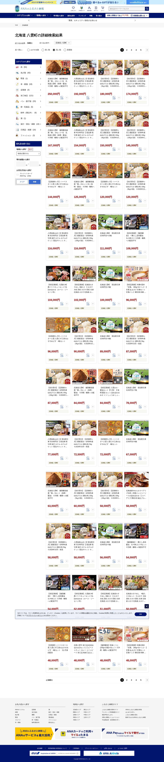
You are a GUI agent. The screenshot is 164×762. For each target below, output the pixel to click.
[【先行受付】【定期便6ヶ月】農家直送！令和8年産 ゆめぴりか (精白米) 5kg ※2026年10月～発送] (136, 325)
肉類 (16, 712)
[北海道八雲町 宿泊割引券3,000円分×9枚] (110, 273)
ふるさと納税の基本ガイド (110, 709)
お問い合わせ (108, 748)
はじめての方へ (130, 712)
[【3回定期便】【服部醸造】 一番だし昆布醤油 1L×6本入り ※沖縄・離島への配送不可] (58, 582)
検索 (34, 182)
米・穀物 (17, 722)
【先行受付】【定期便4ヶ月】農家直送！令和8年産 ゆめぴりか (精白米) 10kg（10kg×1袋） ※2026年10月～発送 (83, 238)
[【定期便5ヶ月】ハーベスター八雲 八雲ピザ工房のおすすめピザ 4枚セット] (110, 170)
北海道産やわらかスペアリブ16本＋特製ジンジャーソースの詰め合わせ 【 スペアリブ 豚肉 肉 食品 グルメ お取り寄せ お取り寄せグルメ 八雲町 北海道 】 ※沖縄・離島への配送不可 (136, 498)
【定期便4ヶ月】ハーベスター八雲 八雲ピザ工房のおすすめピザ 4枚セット (58, 338)
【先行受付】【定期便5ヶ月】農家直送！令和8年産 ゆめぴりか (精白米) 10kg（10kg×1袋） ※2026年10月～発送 (136, 135)
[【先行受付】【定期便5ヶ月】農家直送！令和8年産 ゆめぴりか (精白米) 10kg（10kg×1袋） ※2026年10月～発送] (136, 119)
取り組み (99, 16)
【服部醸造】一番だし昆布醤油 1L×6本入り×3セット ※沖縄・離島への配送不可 (136, 544)
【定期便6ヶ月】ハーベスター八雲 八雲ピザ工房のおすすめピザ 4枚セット (58, 184)
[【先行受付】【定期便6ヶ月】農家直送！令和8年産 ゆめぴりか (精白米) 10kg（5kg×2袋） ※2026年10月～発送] (110, 67)
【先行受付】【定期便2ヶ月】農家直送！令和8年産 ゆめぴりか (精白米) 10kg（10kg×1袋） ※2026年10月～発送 (110, 496)
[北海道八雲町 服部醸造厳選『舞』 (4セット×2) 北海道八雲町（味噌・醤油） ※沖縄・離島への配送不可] (58, 119)
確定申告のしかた (107, 715)
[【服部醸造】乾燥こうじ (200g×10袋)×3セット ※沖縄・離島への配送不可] (110, 634)
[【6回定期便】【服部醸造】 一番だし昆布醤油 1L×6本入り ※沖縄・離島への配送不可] (136, 222)
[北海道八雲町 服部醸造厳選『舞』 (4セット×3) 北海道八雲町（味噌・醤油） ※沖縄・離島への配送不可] (58, 67)
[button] (29, 20)
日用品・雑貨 (53, 715)
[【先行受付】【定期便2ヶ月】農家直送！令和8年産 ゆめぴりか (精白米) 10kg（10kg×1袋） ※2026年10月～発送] (110, 479)
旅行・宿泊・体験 (54, 712)
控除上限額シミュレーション (110, 717)
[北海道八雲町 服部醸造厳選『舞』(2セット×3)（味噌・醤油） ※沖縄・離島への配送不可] (84, 170)
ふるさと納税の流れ (132, 715)
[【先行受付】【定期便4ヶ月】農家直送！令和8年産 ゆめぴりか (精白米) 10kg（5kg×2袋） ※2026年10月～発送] (136, 170)
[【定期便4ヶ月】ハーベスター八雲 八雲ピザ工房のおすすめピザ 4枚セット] (58, 325)
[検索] (147, 9)
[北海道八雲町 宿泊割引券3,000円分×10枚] (110, 222)
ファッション (53, 720)
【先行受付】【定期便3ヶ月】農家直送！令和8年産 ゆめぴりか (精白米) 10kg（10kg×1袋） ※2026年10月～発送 (57, 393)
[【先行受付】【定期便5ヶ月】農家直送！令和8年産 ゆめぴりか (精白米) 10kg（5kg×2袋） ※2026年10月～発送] (110, 119)
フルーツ (17, 720)
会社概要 (39, 748)
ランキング (82, 16)
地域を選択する (23, 153)
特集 (90, 16)
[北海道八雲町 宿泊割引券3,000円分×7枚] (136, 376)
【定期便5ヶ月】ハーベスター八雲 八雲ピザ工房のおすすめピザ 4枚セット (110, 184)
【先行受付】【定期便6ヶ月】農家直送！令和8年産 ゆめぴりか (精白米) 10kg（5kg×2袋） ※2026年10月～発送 (110, 84)
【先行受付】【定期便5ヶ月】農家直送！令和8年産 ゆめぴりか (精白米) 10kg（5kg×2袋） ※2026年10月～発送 (110, 135)
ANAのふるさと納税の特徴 (134, 709)
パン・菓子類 (36, 717)
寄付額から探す (59, 16)
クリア (22, 182)
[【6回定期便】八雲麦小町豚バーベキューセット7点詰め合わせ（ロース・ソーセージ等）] (58, 273)
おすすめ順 (35, 50)
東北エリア (87, 709)
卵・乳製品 (35, 720)
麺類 (33, 715)
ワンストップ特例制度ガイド (110, 712)
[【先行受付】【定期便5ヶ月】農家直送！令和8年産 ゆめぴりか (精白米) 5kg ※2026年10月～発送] (84, 428)
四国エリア (76, 717)
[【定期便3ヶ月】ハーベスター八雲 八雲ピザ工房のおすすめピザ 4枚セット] (110, 428)
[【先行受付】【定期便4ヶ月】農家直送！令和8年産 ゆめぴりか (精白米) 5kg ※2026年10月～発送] (58, 531)
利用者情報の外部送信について (57, 748)
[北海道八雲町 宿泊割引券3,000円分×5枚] (110, 531)
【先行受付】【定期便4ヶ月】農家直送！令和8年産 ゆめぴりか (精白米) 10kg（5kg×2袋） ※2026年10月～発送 (136, 187)
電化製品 (51, 717)
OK (140, 614)
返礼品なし (52, 722)
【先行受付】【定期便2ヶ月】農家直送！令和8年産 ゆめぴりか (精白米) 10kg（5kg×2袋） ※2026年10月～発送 (84, 496)
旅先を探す (71, 16)
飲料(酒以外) (35, 722)
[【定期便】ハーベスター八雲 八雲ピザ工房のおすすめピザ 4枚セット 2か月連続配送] (58, 634)
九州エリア (87, 717)
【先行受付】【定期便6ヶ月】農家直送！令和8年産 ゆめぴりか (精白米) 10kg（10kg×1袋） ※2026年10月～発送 (136, 84)
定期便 (34, 709)
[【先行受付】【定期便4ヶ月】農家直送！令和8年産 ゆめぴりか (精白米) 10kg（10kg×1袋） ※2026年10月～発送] (84, 222)
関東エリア (76, 712)
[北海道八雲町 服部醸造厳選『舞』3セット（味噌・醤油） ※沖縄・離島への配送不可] (58, 479)
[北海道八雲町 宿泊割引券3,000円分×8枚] (110, 325)
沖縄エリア (76, 720)
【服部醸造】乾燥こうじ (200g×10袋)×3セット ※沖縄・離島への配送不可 (110, 647)
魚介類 (17, 715)
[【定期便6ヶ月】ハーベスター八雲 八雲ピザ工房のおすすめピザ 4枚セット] (58, 170)
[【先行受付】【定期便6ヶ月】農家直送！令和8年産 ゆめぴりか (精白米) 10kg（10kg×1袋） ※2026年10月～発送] (136, 67)
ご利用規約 (76, 748)
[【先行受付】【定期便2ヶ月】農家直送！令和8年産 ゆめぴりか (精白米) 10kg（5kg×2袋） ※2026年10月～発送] (84, 479)
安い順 (47, 50)
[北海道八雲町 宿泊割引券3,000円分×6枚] (136, 428)
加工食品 (34, 712)
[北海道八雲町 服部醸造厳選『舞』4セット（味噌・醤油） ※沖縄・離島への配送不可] (84, 376)
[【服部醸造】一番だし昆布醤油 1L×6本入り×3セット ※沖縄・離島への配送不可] (136, 531)
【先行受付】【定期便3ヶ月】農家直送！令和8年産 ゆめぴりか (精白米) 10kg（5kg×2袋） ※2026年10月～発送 (84, 341)
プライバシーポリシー (91, 748)
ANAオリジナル (20, 709)
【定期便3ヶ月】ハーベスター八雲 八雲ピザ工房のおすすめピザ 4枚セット (110, 441)
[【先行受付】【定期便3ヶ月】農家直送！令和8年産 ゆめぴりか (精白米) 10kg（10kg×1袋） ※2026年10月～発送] (58, 376)
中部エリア (87, 712)
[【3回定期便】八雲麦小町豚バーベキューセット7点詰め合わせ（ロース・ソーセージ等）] (84, 582)
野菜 (16, 717)
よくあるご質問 (122, 748)
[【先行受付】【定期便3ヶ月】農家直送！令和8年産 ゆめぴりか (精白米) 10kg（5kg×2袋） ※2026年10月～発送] (84, 325)
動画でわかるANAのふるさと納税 (136, 717)
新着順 (69, 50)
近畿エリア (76, 715)
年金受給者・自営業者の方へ (110, 720)
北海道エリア (77, 709)
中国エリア (87, 715)
